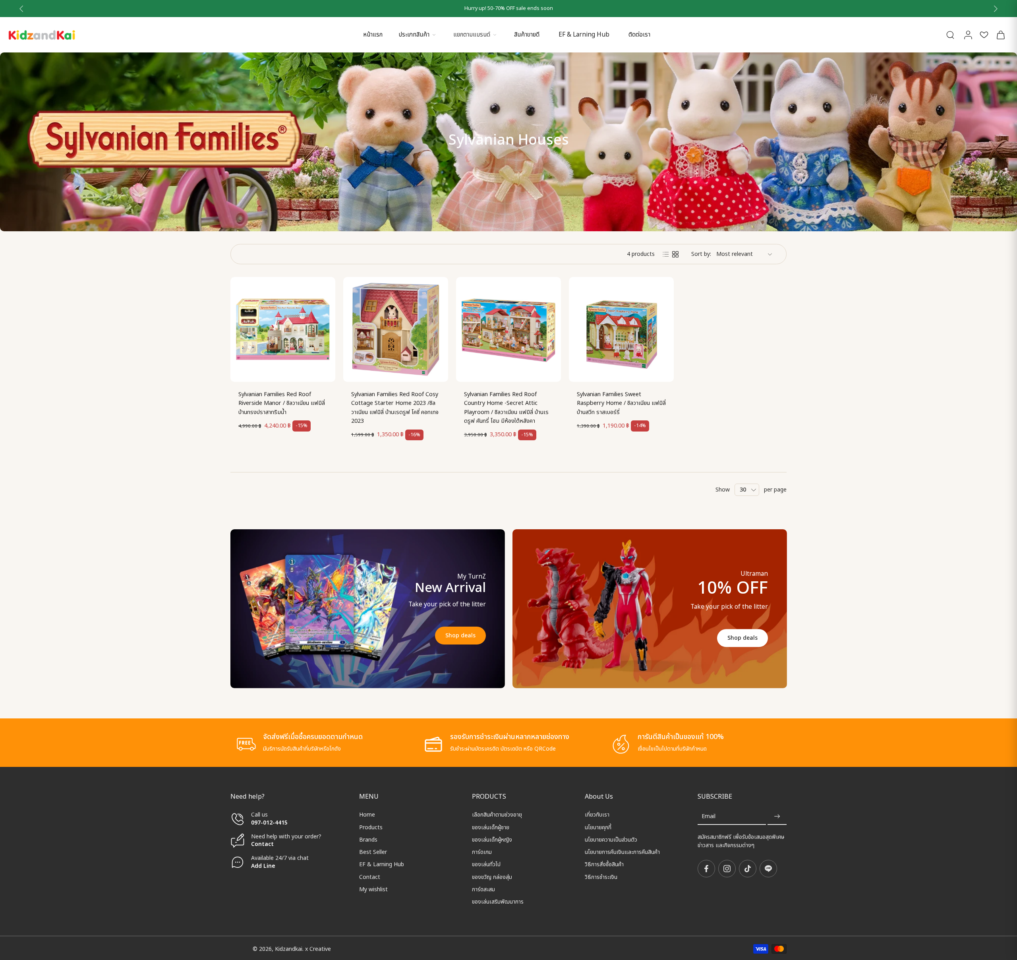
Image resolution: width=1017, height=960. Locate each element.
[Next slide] (995, 9)
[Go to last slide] (21, 9)
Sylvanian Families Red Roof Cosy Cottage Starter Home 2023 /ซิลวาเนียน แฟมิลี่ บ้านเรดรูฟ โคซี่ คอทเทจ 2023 (395, 408)
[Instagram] (727, 868)
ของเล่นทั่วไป (486, 864)
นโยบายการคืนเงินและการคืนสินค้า (622, 852)
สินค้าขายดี (526, 34)
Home (367, 815)
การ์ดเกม (482, 852)
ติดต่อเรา (639, 34)
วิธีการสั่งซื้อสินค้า (604, 864)
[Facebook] (706, 868)
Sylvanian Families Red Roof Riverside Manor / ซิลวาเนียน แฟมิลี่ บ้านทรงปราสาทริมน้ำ (281, 403)
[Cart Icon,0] (1000, 34)
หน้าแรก (373, 34)
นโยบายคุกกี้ (598, 827)
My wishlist (373, 889)
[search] (950, 35)
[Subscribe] (777, 816)
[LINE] (768, 868)
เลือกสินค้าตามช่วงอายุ (497, 815)
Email (708, 816)
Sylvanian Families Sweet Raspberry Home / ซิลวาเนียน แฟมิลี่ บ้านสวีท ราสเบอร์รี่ (621, 403)
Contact (262, 844)
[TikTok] (747, 868)
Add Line (263, 865)
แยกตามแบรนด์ (471, 34)
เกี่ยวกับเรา (597, 815)
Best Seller (373, 852)
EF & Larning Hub (584, 34)
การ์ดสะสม (483, 889)
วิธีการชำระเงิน (601, 877)
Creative (320, 949)
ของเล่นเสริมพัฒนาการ (498, 902)
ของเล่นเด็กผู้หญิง (492, 840)
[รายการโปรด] (984, 34)
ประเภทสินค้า (413, 34)
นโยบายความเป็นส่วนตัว (611, 840)
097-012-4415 (270, 822)
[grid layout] (675, 254)
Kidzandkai (288, 949)
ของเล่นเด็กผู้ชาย (490, 827)
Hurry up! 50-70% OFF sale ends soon (508, 8)
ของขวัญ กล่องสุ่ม (492, 877)
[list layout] (666, 254)
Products (371, 827)
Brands (368, 840)
